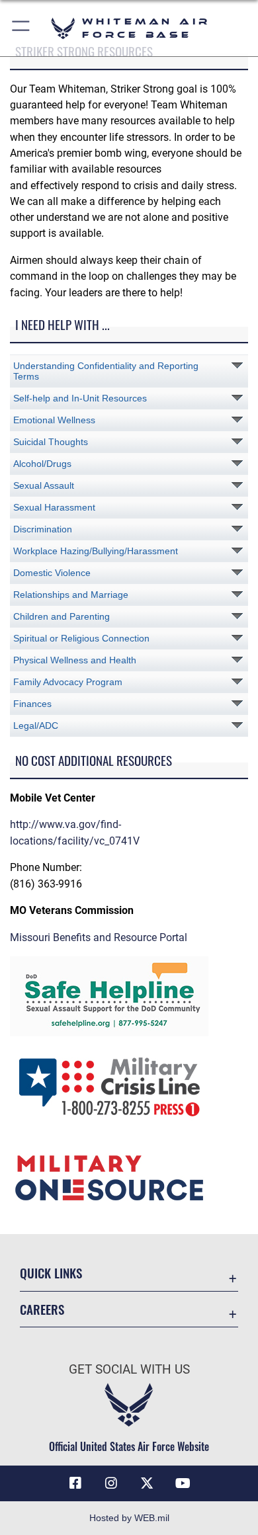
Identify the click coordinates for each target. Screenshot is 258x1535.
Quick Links (51, 1272)
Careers (42, 1309)
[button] (21, 28)
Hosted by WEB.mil (129, 1518)
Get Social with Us (129, 1369)
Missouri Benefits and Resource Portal (98, 937)
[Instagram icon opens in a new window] (111, 1483)
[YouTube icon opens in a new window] (183, 1483)
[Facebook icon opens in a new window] (75, 1483)
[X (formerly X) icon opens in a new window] (147, 1483)
